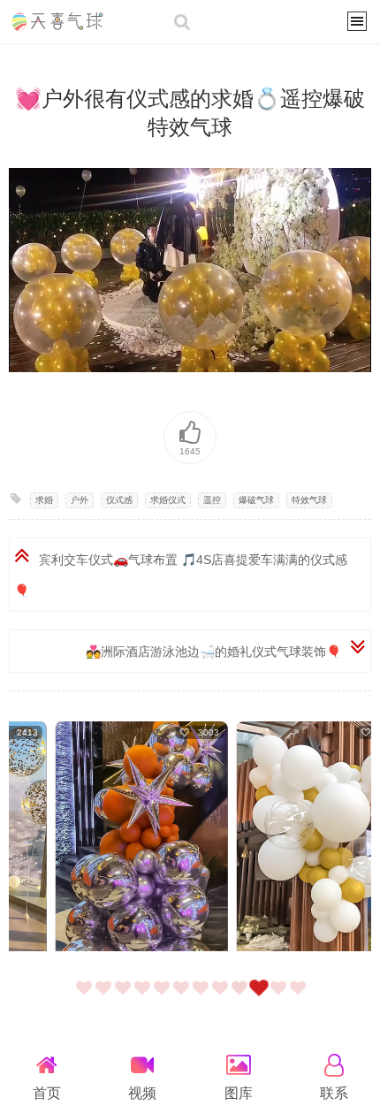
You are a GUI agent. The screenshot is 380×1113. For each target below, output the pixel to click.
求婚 (44, 500)
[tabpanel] (99, 838)
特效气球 (309, 500)
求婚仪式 (168, 500)
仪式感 (119, 500)
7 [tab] (203, 999)
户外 (79, 500)
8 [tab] (222, 999)
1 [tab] (86, 999)
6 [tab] (183, 999)
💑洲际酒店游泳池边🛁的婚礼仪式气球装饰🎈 (213, 651)
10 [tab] (261, 999)
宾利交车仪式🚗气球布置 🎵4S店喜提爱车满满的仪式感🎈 (180, 575)
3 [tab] (125, 999)
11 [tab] (281, 999)
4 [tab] (145, 999)
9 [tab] (242, 999)
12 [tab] (300, 999)
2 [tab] (106, 999)
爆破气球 (256, 500)
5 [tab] (164, 999)
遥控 (212, 500)
